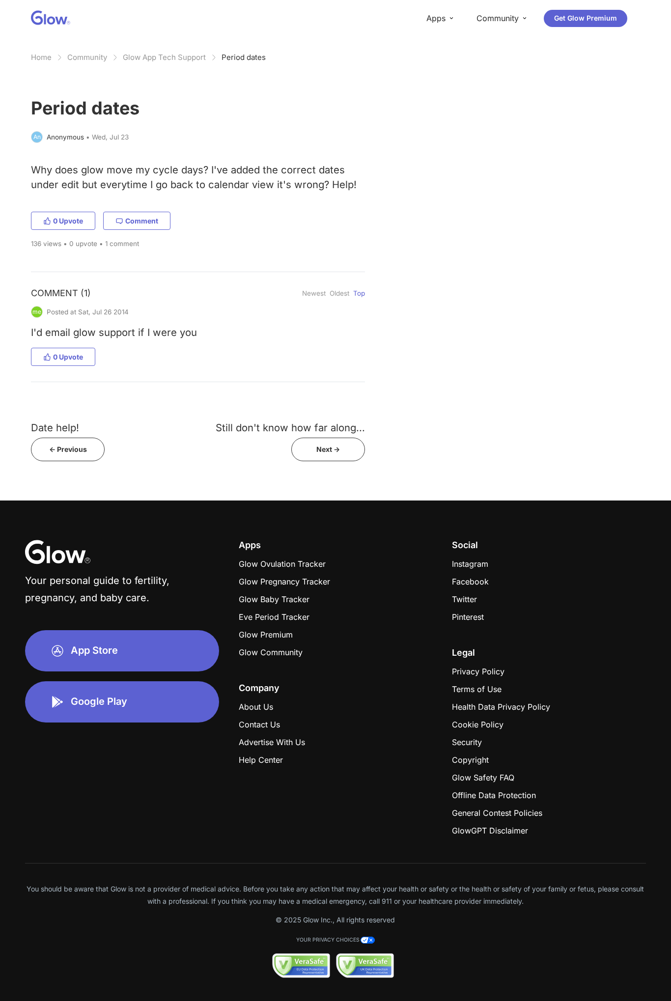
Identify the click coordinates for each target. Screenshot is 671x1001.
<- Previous (68, 449)
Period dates (244, 57)
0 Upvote (68, 221)
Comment (141, 221)
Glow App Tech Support (164, 57)
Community (87, 57)
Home (41, 57)
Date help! (55, 427)
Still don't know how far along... (290, 427)
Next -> (328, 449)
